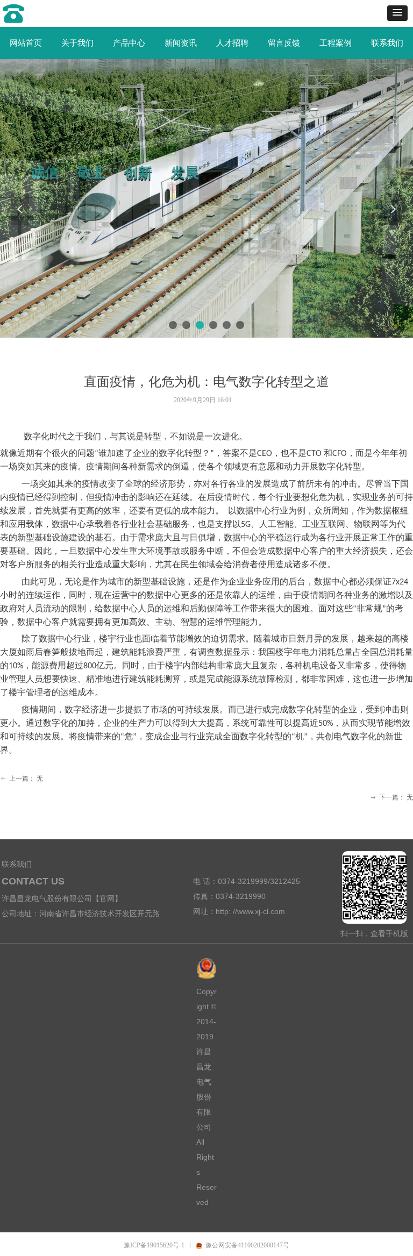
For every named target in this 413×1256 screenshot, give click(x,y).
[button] (397, 13)
